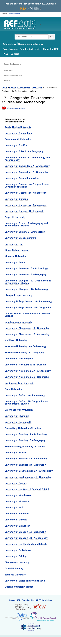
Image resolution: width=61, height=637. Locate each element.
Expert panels (10, 49)
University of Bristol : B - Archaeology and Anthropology (27, 158)
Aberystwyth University (17, 562)
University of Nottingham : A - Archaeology (28, 370)
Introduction (8, 71)
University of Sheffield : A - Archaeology (26, 458)
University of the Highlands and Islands (26, 544)
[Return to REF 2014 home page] (21, 25)
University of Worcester (17, 501)
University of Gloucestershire (20, 237)
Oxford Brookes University (19, 409)
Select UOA (37, 87)
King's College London (17, 250)
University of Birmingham (18, 133)
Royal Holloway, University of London (25, 446)
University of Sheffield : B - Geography (25, 464)
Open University (13, 389)
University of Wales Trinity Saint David (25, 580)
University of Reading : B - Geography (25, 440)
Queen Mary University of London (23, 428)
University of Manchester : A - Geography (27, 328)
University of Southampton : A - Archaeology (29, 470)
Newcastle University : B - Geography (25, 352)
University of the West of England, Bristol (27, 489)
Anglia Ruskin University (18, 126)
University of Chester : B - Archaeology (25, 192)
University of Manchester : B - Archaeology (28, 334)
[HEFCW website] (31, 607)
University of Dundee (16, 519)
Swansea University (15, 574)
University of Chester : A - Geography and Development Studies (27, 185)
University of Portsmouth (18, 421)
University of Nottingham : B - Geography (27, 376)
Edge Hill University (15, 217)
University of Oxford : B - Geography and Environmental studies (26, 402)
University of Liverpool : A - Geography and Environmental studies (28, 281)
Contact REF (14, 600)
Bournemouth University (18, 139)
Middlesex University (16, 340)
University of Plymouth (17, 415)
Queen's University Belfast (19, 586)
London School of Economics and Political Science (28, 314)
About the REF (50, 49)
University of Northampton (19, 358)
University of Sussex (16, 482)
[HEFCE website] (17, 616)
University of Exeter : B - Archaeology (25, 231)
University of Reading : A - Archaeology (26, 434)
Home (4, 87)
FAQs (5, 53)
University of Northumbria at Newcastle (25, 364)
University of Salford (16, 452)
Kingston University (15, 256)
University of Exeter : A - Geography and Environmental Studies (26, 224)
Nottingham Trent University (20, 383)
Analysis (7, 80)
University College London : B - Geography (28, 307)
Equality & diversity (30, 49)
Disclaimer (47, 600)
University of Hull (14, 244)
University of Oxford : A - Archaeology (25, 395)
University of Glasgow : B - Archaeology (26, 537)
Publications (9, 44)
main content (14, 14)
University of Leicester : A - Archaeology (26, 268)
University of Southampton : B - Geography (28, 476)
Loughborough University (18, 321)
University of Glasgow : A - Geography (25, 531)
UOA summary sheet (16, 108)
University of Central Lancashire (22, 178)
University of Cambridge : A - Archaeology (27, 165)
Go (51, 36)
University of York (14, 507)
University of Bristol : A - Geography (24, 151)
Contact (15, 53)
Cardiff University (14, 568)
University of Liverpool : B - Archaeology (26, 289)
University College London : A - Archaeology (29, 301)
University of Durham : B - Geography (25, 210)
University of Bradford (16, 145)
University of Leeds (15, 262)
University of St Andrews (18, 550)
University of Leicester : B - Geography (25, 274)
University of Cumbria (16, 198)
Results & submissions (30, 44)
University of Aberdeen (17, 513)
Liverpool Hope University (19, 295)
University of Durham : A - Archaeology (25, 204)
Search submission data (13, 75)
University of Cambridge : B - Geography (26, 172)
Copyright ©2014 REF (31, 600)
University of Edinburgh (17, 525)
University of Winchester (18, 495)
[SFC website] (43, 616)
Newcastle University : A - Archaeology (25, 346)
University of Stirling (16, 556)
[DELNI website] (30, 627)
